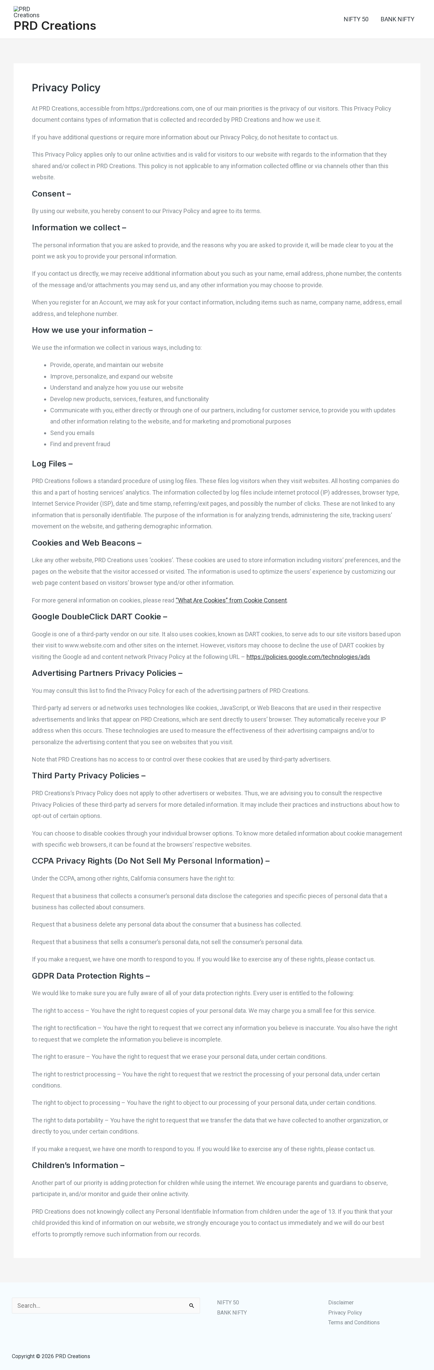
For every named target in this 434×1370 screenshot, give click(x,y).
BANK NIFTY (397, 19)
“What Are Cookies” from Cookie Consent (231, 600)
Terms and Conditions (354, 1322)
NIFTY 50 (356, 19)
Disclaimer (341, 1302)
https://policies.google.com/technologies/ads (308, 656)
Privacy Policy (345, 1312)
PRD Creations (55, 25)
